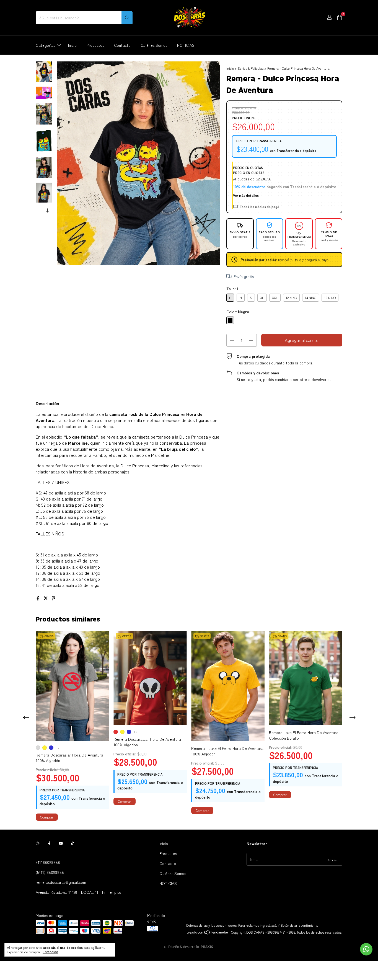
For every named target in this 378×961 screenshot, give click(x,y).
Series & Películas (250, 68)
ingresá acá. (268, 925)
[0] (339, 17)
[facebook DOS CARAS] (49, 843)
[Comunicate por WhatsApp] (366, 949)
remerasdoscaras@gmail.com (61, 882)
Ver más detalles (246, 195)
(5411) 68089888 (50, 872)
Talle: (232, 288)
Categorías (45, 45)
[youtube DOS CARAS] (61, 843)
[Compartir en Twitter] (46, 598)
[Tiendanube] (207, 933)
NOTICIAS (186, 45)
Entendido (50, 952)
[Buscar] (127, 17)
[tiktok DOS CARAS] (72, 843)
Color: (237, 311)
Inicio (72, 45)
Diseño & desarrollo (190, 947)
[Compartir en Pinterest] (53, 598)
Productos (95, 45)
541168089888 (48, 862)
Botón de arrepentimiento (299, 925)
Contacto (122, 45)
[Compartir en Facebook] (38, 598)
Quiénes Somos (154, 45)
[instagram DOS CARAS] (38, 843)
